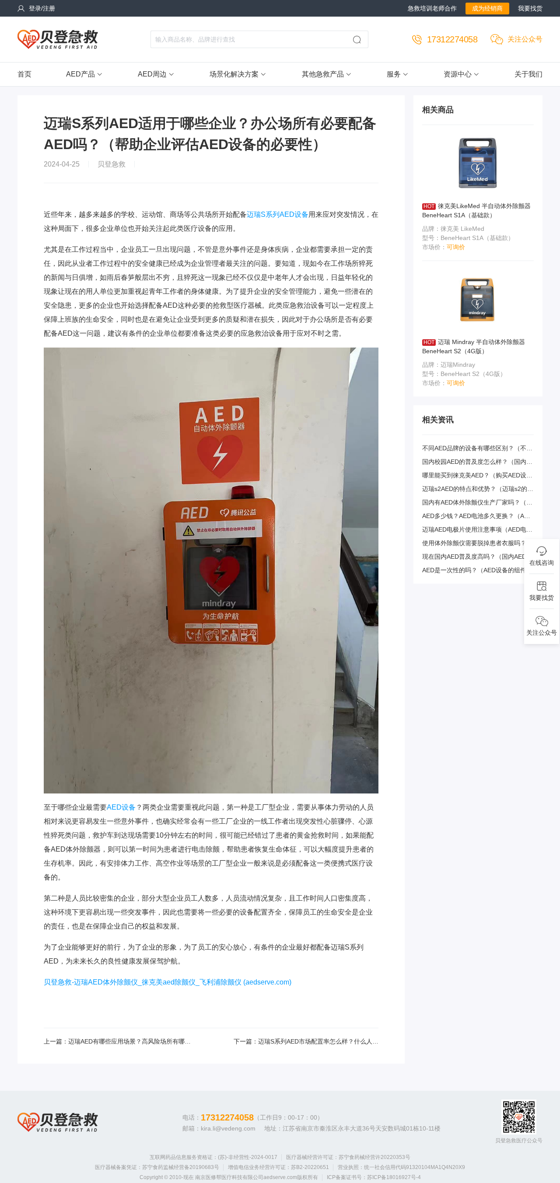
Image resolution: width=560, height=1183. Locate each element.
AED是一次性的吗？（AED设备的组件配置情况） (477, 571)
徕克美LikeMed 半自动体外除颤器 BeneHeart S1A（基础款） (476, 210)
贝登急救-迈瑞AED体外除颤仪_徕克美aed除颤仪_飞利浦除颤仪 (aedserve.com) (167, 982)
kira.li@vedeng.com (228, 1128)
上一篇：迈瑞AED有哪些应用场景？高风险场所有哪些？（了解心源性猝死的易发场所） (114, 1042)
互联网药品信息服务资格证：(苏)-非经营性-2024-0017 (213, 1157)
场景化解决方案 (234, 74)
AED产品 (80, 74)
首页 (25, 74)
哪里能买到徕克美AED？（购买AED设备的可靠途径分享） (477, 476)
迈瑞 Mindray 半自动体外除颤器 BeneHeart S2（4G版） (473, 346)
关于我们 (528, 74)
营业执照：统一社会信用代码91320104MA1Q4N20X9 (401, 1167)
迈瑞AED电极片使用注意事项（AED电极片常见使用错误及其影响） (477, 530)
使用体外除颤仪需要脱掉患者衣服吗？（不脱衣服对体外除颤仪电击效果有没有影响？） (477, 543)
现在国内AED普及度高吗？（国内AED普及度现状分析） (477, 557)
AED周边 (152, 74)
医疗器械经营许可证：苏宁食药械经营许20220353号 (348, 1157)
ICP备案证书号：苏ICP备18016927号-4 (374, 1177)
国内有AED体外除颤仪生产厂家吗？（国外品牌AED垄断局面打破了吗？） (477, 503)
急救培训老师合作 (432, 8)
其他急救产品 (323, 74)
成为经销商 (487, 8)
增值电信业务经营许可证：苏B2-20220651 (278, 1167)
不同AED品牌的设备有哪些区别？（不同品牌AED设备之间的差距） (477, 449)
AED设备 (121, 807)
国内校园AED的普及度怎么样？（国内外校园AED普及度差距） (477, 462)
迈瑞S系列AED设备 (277, 214)
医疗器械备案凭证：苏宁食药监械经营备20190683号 (157, 1167)
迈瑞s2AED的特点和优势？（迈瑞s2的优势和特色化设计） (477, 489)
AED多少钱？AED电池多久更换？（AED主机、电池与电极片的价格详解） (477, 516)
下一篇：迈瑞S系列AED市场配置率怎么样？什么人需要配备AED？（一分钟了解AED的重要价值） (306, 1042)
